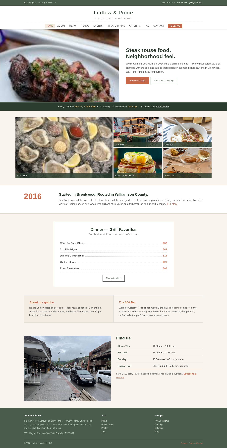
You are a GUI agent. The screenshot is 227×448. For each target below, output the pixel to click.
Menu (72, 26)
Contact (158, 26)
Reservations (107, 424)
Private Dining (116, 26)
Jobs (103, 431)
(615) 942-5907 (196, 2)
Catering (135, 26)
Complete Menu (113, 278)
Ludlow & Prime (113, 14)
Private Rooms (162, 421)
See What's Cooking (163, 80)
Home (50, 26)
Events (98, 26)
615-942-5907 (162, 106)
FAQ (147, 26)
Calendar (159, 428)
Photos (84, 26)
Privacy (184, 443)
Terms (192, 443)
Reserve (175, 26)
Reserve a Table (137, 80)
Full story (172, 204)
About (61, 26)
